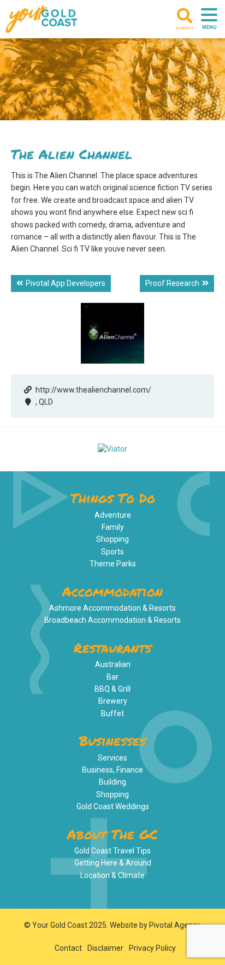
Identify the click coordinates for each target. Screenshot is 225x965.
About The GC (112, 834)
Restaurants (112, 647)
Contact (68, 948)
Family (113, 527)
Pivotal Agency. (175, 925)
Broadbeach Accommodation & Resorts (112, 620)
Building (112, 781)
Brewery (112, 701)
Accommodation (112, 591)
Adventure (112, 515)
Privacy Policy (152, 948)
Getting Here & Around (112, 862)
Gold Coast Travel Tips (112, 850)
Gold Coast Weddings (112, 806)
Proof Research (172, 283)
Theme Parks (113, 563)
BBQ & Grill (112, 689)
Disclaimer (105, 948)
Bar (112, 676)
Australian (113, 664)
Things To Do (112, 497)
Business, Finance (112, 769)
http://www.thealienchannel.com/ (93, 389)
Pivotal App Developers (65, 283)
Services (112, 757)
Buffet (112, 713)
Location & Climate (112, 875)
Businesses (112, 740)
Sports (112, 551)
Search (184, 28)
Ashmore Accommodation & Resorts (112, 608)
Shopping (112, 539)
